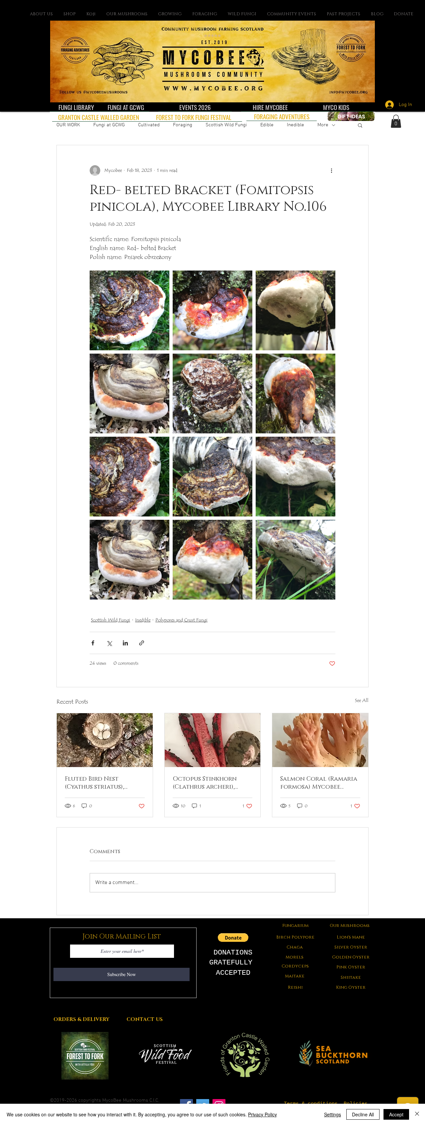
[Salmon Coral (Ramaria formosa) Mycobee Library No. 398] (320, 740)
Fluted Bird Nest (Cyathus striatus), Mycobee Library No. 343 (103, 783)
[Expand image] (129, 310)
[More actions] (331, 170)
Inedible (295, 125)
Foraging (182, 125)
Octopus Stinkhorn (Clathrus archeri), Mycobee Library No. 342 (211, 783)
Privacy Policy (262, 1114)
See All (362, 701)
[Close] (417, 1114)
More (322, 125)
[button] (360, 125)
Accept (396, 1114)
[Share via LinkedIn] (125, 643)
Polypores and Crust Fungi (181, 620)
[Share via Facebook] (93, 643)
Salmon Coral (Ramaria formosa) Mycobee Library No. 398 (318, 783)
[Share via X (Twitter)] (109, 643)
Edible (267, 125)
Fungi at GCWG (109, 125)
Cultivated (149, 125)
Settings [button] (332, 1114)
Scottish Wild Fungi (226, 125)
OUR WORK (68, 125)
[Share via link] (141, 643)
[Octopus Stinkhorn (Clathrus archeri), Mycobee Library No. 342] (213, 740)
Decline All (363, 1114)
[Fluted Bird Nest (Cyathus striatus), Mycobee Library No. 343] (105, 740)
